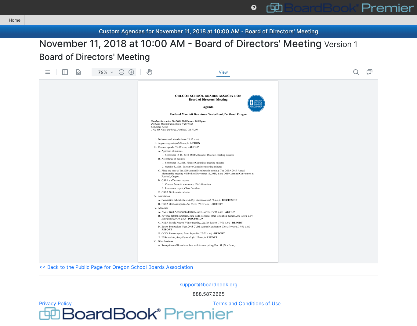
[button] (253, 8)
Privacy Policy (55, 303)
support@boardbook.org (209, 284)
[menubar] (208, 7)
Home (14, 20)
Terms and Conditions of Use (247, 303)
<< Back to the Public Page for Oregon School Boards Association (116, 267)
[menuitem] (254, 7)
